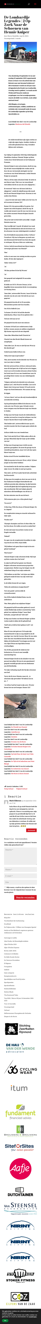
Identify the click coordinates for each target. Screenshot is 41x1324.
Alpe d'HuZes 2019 (10, 944)
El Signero (7, 963)
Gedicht (6, 970)
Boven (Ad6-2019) (10, 951)
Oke (5, 1320)
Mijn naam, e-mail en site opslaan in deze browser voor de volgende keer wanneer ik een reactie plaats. (20, 889)
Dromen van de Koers (18, 742)
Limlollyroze (15, 732)
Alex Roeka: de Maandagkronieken (16, 941)
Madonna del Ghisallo (22, 124)
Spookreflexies (9, 985)
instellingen (33, 1317)
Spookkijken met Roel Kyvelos (14, 979)
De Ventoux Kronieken (12, 960)
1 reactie (18, 38)
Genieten (14, 737)
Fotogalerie (8, 967)
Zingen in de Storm (10, 1016)
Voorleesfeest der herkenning (14, 921)
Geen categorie (9, 973)
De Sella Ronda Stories (11, 957)
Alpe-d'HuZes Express (11, 947)
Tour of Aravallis (10, 1004)
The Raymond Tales (11, 995)
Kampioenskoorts (10, 976)
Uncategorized (9, 38)
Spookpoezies (8, 982)
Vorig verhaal (8, 789)
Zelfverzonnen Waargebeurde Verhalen (17, 1013)
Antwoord (31, 830)
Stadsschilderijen (10, 989)
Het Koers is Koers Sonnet (20, 774)
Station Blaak (8, 992)
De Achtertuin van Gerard (20, 769)
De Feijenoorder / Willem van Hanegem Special (20, 927)
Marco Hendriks (13, 36)
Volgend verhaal (21, 789)
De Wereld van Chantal (19, 727)
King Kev (7, 918)
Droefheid (7, 924)
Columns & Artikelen (11, 954)
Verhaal (6, 1010)
